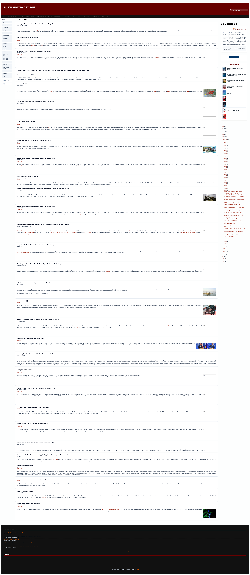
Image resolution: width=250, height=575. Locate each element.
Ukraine (5, 73)
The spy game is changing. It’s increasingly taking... (233, 231)
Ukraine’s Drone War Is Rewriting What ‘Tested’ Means (14, 532)
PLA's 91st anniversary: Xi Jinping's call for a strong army (34, 140)
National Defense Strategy (23, 233)
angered (77, 327)
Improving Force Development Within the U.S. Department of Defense (37, 354)
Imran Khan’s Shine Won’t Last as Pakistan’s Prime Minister (34, 51)
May (224, 248)
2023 (223, 129)
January (224, 254)
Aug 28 (225, 151)
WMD (4, 76)
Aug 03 (225, 239)
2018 (223, 137)
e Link (20, 191)
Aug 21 (225, 163)
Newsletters (66, 16)
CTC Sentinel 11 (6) (22, 301)
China (154, 91)
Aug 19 (225, 166)
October (224, 142)
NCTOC (44, 497)
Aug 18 (225, 167)
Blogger (137, 569)
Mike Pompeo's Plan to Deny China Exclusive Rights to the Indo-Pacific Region (40, 264)
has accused (55, 459)
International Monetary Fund (165, 90)
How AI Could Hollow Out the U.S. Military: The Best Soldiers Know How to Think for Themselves (22, 536)
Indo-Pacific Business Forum (58, 270)
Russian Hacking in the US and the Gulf (28, 503)
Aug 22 (225, 161)
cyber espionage (88, 232)
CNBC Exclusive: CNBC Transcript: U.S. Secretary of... (234, 196)
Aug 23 (225, 159)
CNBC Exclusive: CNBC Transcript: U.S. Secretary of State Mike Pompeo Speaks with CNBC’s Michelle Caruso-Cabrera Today (53, 70)
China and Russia (20, 230)
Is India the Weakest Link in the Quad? (28, 37)
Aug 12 (225, 177)
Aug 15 (225, 172)
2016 (223, 258)
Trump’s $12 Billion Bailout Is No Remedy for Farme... (234, 218)
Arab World (6, 27)
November (33, 45)
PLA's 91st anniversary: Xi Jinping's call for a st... (233, 202)
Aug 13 (225, 175)
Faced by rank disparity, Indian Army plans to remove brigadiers (36, 24)
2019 (223, 136)
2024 (223, 128)
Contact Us (104, 16)
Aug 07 (225, 185)
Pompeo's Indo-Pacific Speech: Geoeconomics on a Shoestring (35, 244)
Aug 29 (225, 150)
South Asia (6, 64)
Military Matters (56, 16)
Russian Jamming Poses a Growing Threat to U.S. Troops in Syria (36, 388)
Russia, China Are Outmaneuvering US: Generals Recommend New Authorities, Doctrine (43, 224)
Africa (5, 24)
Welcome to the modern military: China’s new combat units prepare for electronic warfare (43, 188)
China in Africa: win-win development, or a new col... (233, 215)
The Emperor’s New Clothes (25, 465)
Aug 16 (225, 171)
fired (49, 127)
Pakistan (25, 90)
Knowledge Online (12, 16)
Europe (5, 43)
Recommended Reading (43, 16)
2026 (223, 125)
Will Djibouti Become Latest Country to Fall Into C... (233, 204)
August (224, 145)
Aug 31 (225, 147)
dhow (29, 289)
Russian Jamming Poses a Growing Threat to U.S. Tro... (234, 225)
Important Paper (30, 16)
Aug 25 (225, 156)
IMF (173, 90)
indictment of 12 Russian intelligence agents (111, 509)
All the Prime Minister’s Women (26, 121)
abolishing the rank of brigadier (40, 30)
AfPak (4, 22)
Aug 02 (225, 241)
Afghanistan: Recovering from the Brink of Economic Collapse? (35, 101)
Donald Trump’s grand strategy (26, 369)
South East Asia (6, 68)
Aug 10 (225, 180)
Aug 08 (225, 183)
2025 (223, 126)
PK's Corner (96, 16)
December (225, 139)
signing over (80, 165)
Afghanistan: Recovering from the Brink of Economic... (234, 199)
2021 (223, 133)
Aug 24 (225, 158)
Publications (86, 16)
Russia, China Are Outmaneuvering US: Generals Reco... (234, 210)
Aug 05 (225, 188)
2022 (223, 131)
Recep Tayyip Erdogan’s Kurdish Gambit (12, 539)
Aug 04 (225, 190)
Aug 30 (225, 148)
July (224, 245)
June (42, 45)
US (4, 71)
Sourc (18, 191)
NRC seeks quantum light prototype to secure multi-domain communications (18, 542)
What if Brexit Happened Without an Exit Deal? (30, 338)
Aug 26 (225, 155)
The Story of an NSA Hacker (25, 491)
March (224, 251)
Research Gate (76, 16)
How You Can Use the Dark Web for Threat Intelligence (33, 479)
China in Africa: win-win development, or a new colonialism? (34, 283)
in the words (156, 57)
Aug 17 (225, 169)
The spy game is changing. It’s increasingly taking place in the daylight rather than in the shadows (46, 455)
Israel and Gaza (6, 55)
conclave (135, 230)
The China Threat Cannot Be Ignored (27, 176)
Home (3, 16)
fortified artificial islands (29, 232)
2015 (223, 259)
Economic (5, 38)
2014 (223, 261)
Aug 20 (225, 164)
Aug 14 (225, 174)
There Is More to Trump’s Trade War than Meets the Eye (33, 423)
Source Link (19, 27)
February (225, 253)
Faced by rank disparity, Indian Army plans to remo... (234, 191)
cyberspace (191, 230)
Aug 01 (225, 243)
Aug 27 (225, 153)
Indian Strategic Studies (19, 7)
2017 (223, 256)
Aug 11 (225, 179)
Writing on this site (72, 182)
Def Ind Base (6, 35)
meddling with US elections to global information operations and (63, 232)
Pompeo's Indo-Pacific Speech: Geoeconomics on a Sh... (235, 212)
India (4, 51)
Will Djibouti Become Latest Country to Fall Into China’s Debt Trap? (36, 158)
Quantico (131, 230)
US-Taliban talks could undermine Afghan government (33, 407)
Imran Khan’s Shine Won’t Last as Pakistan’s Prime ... (234, 194)
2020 (223, 134)
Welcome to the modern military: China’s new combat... (234, 207)
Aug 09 (225, 182)
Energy (5, 41)
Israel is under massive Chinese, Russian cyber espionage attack (36, 442)
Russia (5, 61)
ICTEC (21, 16)
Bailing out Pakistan (22, 83)
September (225, 144)
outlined (167, 325)
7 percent (23, 165)
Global (5, 46)
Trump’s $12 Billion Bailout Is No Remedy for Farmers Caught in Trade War (38, 319)
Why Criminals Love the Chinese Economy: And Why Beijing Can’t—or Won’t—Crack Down (21, 546)
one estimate (68, 431)
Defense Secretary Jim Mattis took (188, 232)
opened (35, 270)
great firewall (108, 271)
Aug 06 (225, 187)
